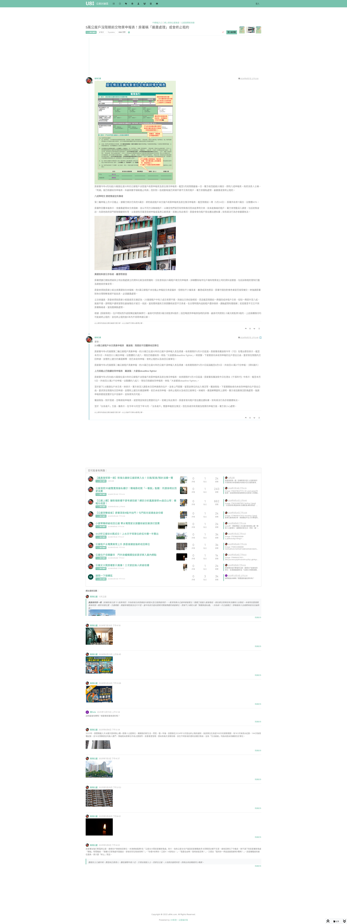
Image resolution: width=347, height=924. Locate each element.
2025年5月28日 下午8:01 (116, 558)
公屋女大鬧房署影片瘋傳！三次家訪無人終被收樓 (122, 565)
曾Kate (93, 712)
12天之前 (111, 481)
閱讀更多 (258, 617)
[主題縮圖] (183, 490)
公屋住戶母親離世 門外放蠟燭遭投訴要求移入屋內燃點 (126, 554)
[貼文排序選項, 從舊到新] (223, 32)
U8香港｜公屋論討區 (179, 920)
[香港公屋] (90, 479)
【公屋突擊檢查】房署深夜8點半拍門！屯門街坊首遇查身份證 (129, 512)
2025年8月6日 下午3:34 (116, 526)
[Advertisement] (167, 57)
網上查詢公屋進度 (171, 22)
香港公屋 (97, 79)
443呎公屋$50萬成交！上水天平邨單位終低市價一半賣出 (127, 533)
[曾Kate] (226, 575)
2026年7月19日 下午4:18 (116, 494)
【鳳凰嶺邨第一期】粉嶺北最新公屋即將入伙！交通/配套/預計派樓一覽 (134, 477)
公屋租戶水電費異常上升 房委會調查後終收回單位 (123, 544)
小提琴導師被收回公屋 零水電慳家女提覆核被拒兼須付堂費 (128, 523)
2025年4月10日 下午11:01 (116, 579)
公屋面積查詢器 (188, 22)
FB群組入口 (157, 22)
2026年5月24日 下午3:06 (116, 516)
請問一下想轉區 (104, 575)
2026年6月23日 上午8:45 (116, 507)
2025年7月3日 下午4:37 (116, 537)
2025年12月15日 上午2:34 (238, 575)
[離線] (90, 80)
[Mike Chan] (90, 577)
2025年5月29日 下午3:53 (116, 547)
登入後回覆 (232, 32)
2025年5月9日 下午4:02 (116, 568)
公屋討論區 (102, 3)
